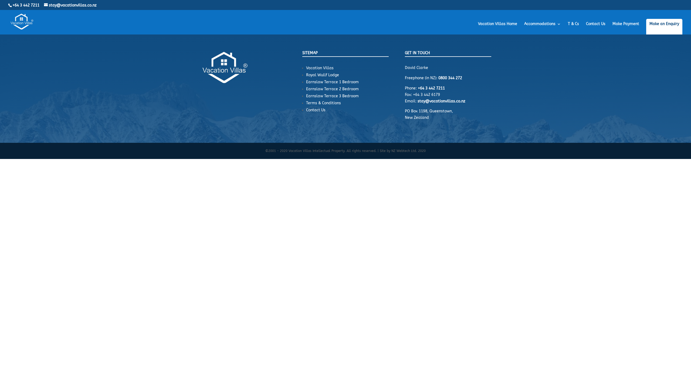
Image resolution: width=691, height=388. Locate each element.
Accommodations (539, 24)
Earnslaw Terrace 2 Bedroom (332, 89)
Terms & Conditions (323, 103)
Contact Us (595, 24)
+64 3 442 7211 (25, 5)
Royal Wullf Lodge (322, 75)
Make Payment (625, 24)
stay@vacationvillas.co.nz (441, 101)
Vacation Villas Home (497, 24)
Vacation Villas (320, 68)
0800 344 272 (450, 78)
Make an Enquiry (664, 24)
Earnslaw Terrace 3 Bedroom (332, 96)
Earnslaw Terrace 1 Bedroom (332, 82)
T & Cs (573, 24)
